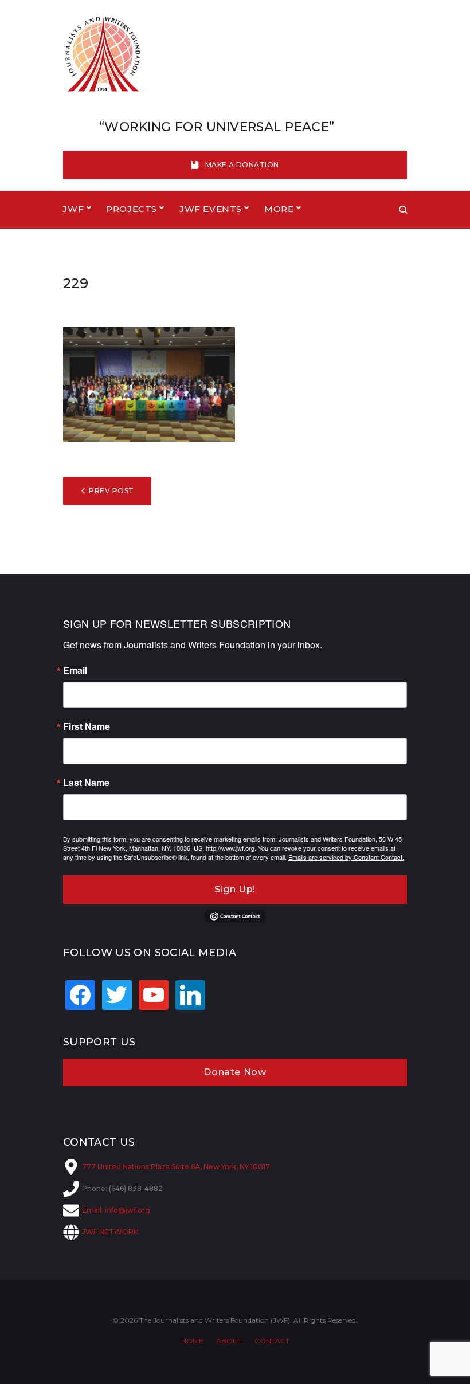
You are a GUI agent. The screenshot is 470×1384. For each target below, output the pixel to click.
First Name (86, 726)
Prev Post (111, 490)
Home (192, 1340)
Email (75, 670)
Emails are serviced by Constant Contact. (346, 857)
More (278, 208)
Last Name (86, 782)
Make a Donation (242, 164)
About (229, 1340)
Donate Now (234, 1072)
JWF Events (210, 208)
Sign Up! (235, 889)
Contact (271, 1340)
